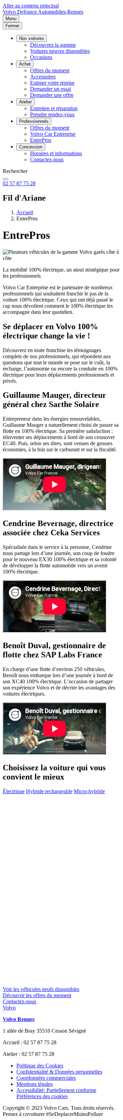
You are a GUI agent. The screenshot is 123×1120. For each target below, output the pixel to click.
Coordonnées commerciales (46, 1078)
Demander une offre (51, 95)
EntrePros (40, 140)
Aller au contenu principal (31, 6)
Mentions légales (34, 1084)
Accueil (24, 212)
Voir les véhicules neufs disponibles (41, 989)
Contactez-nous (47, 159)
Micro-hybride (89, 791)
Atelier (25, 101)
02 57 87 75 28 (19, 183)
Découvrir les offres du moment (37, 995)
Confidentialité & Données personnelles (59, 1072)
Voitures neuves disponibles (60, 51)
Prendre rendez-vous (52, 114)
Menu (10, 18)
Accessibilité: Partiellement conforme (56, 1090)
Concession (30, 146)
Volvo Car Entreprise (53, 134)
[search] (5, 179)
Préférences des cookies (42, 1096)
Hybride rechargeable (49, 791)
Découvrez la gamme (53, 45)
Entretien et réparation (54, 108)
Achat (25, 64)
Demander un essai (50, 89)
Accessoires (43, 76)
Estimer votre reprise (52, 83)
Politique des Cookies (39, 1065)
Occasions (41, 57)
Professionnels (34, 121)
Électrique (14, 791)
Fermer (12, 25)
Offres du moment (49, 70)
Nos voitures (31, 38)
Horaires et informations (56, 153)
